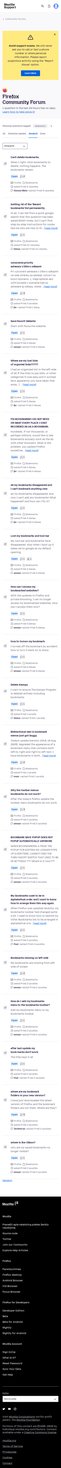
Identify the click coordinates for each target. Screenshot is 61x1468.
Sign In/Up (9, 1352)
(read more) (51, 228)
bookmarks (40, 126)
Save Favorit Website (23, 321)
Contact (7, 1463)
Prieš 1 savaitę (37, 718)
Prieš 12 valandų (38, 249)
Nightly (7, 1327)
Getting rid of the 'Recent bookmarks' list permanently (28, 206)
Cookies (7, 1457)
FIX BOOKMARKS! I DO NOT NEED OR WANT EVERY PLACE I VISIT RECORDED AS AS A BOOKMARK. (30, 423)
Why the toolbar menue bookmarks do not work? (26, 792)
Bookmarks (32, 182)
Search (42, 6)
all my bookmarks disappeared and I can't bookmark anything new (31, 487)
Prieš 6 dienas (37, 671)
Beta (5, 1316)
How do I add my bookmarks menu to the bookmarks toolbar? (30, 1003)
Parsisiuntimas (12, 1269)
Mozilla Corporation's (22, 1416)
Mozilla (10, 1204)
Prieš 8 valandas (45, 190)
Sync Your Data (12, 1369)
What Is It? (9, 1357)
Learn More (30, 73)
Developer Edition (13, 1310)
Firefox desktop (12, 1274)
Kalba (6, 1393)
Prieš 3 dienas (33, 405)
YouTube (9, 1409)
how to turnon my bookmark (28, 641)
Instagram (15, 1409)
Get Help (8, 1374)
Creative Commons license (40, 1432)
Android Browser (13, 1280)
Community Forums (15, 19)
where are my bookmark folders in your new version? (28, 1093)
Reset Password (12, 1363)
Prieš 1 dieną (32, 307)
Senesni (7, 1180)
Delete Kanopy (19, 684)
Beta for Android (13, 1321)
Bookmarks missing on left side (29, 957)
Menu (49, 6)
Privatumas (9, 1451)
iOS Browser (10, 1286)
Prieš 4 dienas (33, 471)
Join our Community (15, 1244)
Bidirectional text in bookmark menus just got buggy (29, 733)
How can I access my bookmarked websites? (25, 588)
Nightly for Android (14, 1333)
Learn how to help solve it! (19, 111)
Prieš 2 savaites (38, 823)
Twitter (7, 1239)
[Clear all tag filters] (51, 126)
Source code (10, 1233)
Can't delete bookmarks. (25, 157)
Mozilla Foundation (28, 1419)
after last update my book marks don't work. (24, 1050)
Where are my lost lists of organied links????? (24, 362)
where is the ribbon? (23, 1142)
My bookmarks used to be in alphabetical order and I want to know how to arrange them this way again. (33, 899)
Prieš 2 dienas (37, 347)
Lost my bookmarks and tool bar (30, 535)
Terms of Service (13, 1446)
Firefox (17, 182)
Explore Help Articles (15, 1250)
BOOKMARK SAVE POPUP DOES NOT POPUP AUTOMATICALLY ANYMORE (32, 839)
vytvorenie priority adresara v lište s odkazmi (26, 264)
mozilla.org (9, 1440)
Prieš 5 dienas (37, 627)
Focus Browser (11, 1291)
